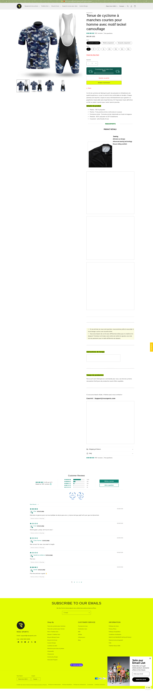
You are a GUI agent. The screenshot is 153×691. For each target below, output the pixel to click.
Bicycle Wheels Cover (53, 637)
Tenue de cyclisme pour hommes (56, 626)
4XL (122, 49)
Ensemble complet (93, 43)
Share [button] (89, 88)
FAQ (110, 643)
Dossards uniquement (124, 43)
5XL (128, 49)
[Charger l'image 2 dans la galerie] (36, 86)
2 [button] (74, 582)
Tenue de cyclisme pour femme (56, 629)
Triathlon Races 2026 (114, 645)
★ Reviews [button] (151, 347)
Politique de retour (114, 626)
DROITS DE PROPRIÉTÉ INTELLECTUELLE (120, 637)
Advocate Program (52, 659)
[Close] (150, 658)
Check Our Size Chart (92, 55)
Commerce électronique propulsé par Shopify (36, 684)
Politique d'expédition (114, 631)
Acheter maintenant (104, 82)
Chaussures (50, 654)
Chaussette (50, 651)
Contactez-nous (82, 629)
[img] (34, 509)
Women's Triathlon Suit (53, 634)
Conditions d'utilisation (115, 634)
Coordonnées (90, 684)
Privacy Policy (112, 629)
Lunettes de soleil (52, 645)
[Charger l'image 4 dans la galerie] (63, 86)
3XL (116, 49)
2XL (109, 49)
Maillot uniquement (108, 43)
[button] (146, 1)
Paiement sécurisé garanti (116, 640)
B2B (79, 631)
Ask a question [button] (109, 485)
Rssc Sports (23, 684)
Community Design (52, 657)
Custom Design (51, 643)
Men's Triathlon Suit (52, 631)
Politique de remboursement (54, 684)
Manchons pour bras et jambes (55, 648)
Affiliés (80, 634)
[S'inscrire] (89, 613)
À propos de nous (83, 626)
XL (103, 49)
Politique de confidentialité (80, 684)
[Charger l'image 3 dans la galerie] (49, 86)
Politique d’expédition (67, 684)
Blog (79, 640)
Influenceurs (81, 637)
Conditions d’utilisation (100, 684)
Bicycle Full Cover (52, 640)
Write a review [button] (109, 481)
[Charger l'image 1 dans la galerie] (23, 86)
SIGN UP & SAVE (141, 679)
